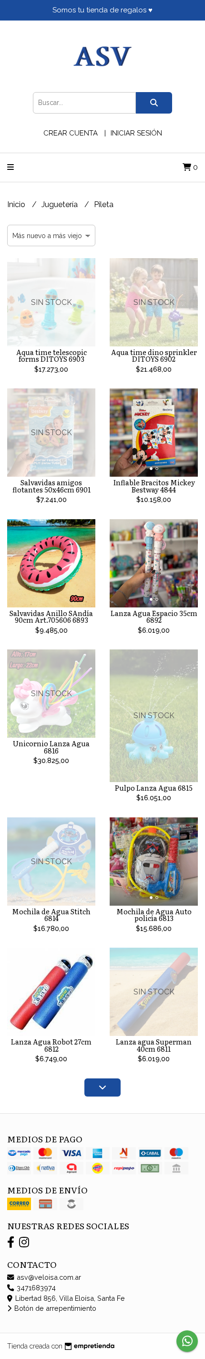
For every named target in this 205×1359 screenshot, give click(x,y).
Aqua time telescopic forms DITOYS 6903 (51, 355)
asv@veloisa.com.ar (48, 1277)
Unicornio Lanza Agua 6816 (51, 746)
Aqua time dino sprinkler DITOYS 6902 (154, 355)
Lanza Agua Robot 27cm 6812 (51, 1044)
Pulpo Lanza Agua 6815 (154, 788)
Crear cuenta (70, 133)
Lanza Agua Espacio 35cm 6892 (154, 616)
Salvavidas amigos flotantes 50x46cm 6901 (51, 485)
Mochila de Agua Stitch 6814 (51, 914)
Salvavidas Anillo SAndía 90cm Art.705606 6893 (51, 616)
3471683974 (35, 1288)
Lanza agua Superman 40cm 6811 (154, 1044)
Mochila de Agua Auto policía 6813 (154, 914)
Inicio (17, 204)
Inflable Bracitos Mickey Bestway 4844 (154, 485)
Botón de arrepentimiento (54, 1308)
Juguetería (60, 204)
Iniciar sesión (136, 133)
